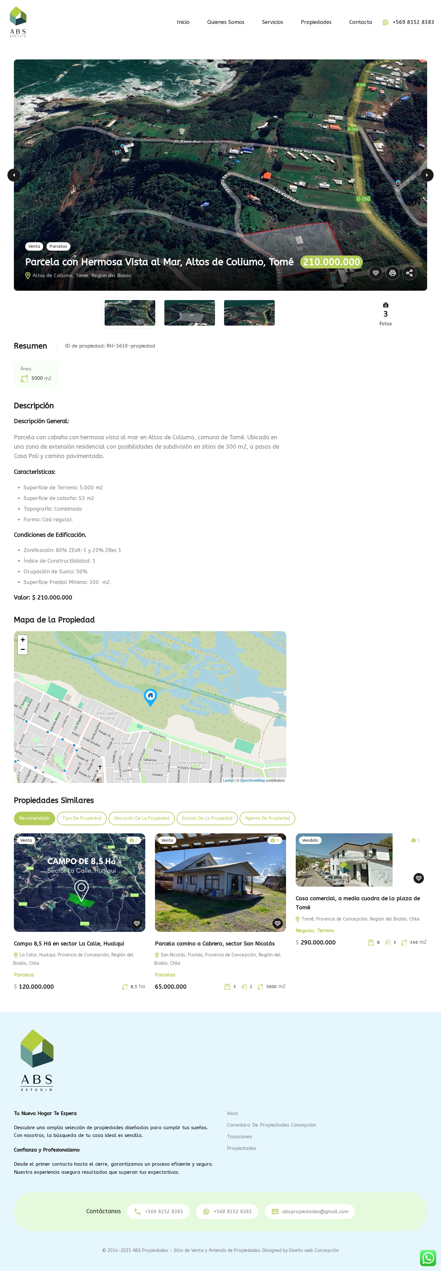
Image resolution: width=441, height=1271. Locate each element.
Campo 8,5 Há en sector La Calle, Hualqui (69, 943)
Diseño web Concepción (314, 1250)
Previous (13, 175)
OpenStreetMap (252, 780)
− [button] (23, 649)
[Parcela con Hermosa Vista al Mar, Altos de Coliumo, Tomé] (150, 698)
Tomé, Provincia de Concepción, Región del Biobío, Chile (360, 919)
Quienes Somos (225, 22)
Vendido (310, 840)
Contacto (360, 22)
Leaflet (228, 780)
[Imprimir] (392, 272)
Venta (34, 246)
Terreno (325, 930)
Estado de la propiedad (207, 818)
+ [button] (23, 640)
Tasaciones (239, 1137)
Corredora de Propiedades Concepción (271, 1125)
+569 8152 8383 (414, 22)
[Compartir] (409, 272)
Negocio (305, 930)
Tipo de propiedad (81, 818)
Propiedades (316, 22)
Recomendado (34, 818)
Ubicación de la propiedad (141, 818)
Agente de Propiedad (267, 818)
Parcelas (58, 246)
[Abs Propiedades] (17, 22)
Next (427, 175)
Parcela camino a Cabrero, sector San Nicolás (215, 943)
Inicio (183, 22)
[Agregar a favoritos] (375, 272)
